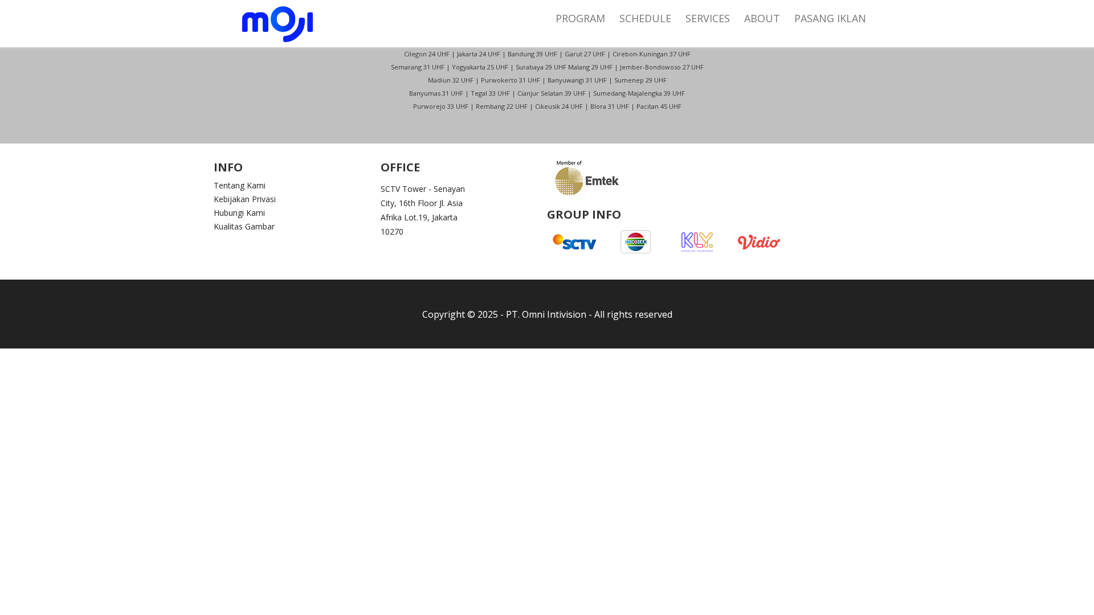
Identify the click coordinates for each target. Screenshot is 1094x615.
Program (580, 18)
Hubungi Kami (239, 213)
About (762, 18)
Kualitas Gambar (244, 227)
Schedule (645, 18)
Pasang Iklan (830, 18)
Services (707, 18)
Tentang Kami (240, 186)
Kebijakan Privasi (245, 199)
